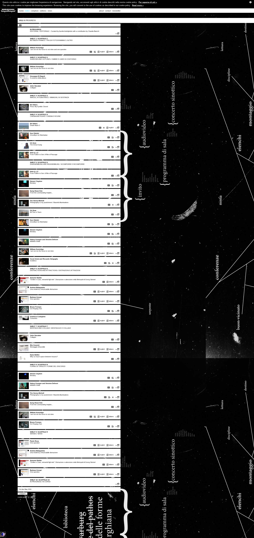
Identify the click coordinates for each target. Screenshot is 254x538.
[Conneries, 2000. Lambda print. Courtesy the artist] (94, 320)
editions (43, 11)
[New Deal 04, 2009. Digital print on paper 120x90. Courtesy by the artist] (112, 359)
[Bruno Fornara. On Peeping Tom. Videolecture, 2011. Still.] (108, 311)
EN (32, 497)
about (101, 11)
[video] (95, 52)
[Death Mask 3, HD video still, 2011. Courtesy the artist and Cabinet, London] (100, 127)
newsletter (116, 11)
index (27, 11)
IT (28, 497)
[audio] (104, 128)
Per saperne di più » (148, 2)
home (21, 11)
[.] (94, 80)
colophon (35, 11)
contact (108, 11)
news (50, 11)
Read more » (137, 5)
